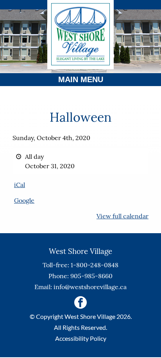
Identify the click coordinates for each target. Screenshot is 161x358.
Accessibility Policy (80, 338)
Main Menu (80, 79)
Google (24, 200)
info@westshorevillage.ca (90, 287)
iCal (19, 185)
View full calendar (122, 216)
